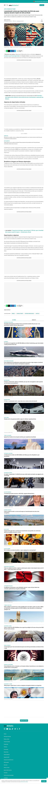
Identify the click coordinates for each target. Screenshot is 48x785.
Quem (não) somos (8, 770)
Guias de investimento (8, 759)
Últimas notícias (7, 736)
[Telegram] (15, 729)
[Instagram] (4, 729)
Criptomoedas (7, 741)
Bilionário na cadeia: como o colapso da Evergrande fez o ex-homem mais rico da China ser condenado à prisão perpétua (23, 138)
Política (5, 746)
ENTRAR (42, 5)
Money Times (6, 767)
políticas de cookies (24, 781)
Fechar (43, 781)
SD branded (6, 762)
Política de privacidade (8, 775)
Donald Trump (20, 313)
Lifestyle (6, 777)
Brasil (13, 313)
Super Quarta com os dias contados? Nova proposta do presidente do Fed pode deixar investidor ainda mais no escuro (22, 143)
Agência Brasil (7, 19)
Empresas (6, 744)
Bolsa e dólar (6, 739)
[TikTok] (12, 729)
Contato (5, 772)
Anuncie (5, 764)
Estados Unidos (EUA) (29, 313)
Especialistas (7, 754)
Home (5, 733)
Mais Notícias (24, 720)
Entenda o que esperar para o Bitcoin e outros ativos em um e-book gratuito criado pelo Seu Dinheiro (24, 97)
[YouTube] (7, 729)
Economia (6, 749)
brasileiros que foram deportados (12, 56)
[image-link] (24, 332)
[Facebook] (19, 729)
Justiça (37, 313)
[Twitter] (17, 729)
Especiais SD (6, 757)
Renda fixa (6, 752)
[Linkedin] (10, 729)
